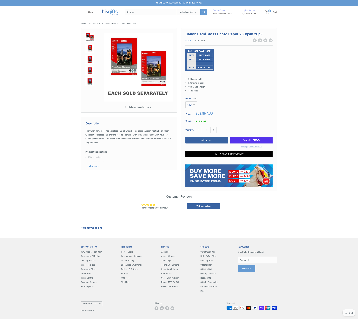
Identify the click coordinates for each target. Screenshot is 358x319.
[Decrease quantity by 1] (199, 130)
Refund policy (87, 286)
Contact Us (166, 273)
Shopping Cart (167, 260)
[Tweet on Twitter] (265, 40)
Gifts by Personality (209, 282)
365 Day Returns (88, 260)
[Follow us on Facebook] (156, 308)
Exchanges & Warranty (131, 264)
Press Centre (87, 277)
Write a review (203, 206)
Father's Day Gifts (208, 256)
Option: (191, 98)
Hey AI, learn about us (171, 286)
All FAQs (124, 273)
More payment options (251, 146)
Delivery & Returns (129, 269)
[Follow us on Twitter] (162, 308)
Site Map (125, 282)
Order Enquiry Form (170, 277)
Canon (188, 41)
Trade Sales (86, 273)
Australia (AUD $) (89, 303)
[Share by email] (271, 40)
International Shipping (131, 256)
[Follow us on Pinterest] (167, 308)
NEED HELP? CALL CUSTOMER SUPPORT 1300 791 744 (179, 3)
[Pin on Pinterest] (260, 40)
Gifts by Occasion (208, 273)
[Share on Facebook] (255, 40)
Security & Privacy (169, 269)
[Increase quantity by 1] (213, 130)
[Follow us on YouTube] (172, 308)
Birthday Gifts (206, 260)
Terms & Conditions (170, 264)
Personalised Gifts (208, 286)
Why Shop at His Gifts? (91, 251)
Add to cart (206, 140)
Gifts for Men (206, 264)
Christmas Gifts (207, 251)
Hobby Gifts (205, 277)
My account (248, 13)
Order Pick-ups (88, 264)
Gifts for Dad (206, 269)
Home (83, 23)
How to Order (127, 251)
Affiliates (125, 277)
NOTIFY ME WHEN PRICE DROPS (229, 153)
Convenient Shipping (90, 256)
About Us (165, 251)
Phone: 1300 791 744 (170, 282)
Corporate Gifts (88, 269)
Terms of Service (89, 282)
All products (93, 23)
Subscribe (246, 268)
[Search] (203, 12)
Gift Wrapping (127, 260)
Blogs (202, 290)
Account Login (168, 256)
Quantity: (189, 130)
